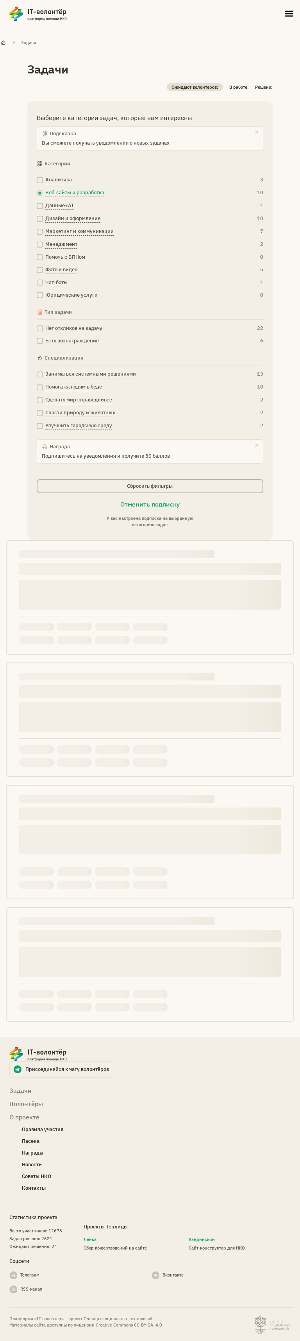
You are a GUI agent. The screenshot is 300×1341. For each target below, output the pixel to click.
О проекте (24, 1117)
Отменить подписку (150, 504)
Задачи (28, 42)
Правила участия (42, 1129)
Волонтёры (26, 1104)
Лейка (90, 1239)
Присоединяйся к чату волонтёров (67, 1069)
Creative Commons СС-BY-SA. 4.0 (129, 1325)
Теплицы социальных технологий (118, 1318)
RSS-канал (31, 1289)
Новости (32, 1164)
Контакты (34, 1188)
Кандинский (202, 1239)
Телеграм (29, 1275)
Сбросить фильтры (150, 486)
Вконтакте (173, 1275)
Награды (32, 1152)
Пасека (30, 1141)
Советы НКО (36, 1176)
